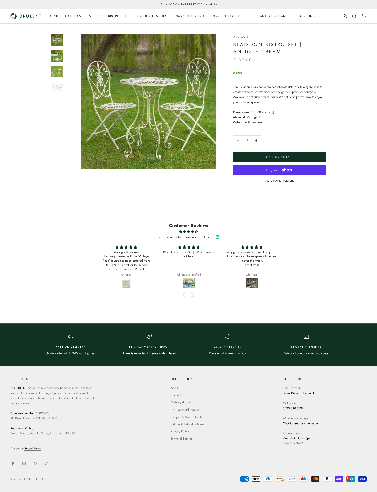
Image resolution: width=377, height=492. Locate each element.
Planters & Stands (273, 16)
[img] (188, 232)
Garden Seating (190, 16)
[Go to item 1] (57, 40)
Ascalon (240, 37)
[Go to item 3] (57, 71)
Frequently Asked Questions (188, 417)
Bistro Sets (118, 16)
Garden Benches (152, 16)
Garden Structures (230, 16)
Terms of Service (181, 438)
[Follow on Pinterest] (35, 463)
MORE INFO (308, 16)
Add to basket (279, 157)
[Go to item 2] (57, 56)
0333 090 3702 (293, 408)
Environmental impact (185, 410)
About (174, 388)
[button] (185, 295)
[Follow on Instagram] (24, 463)
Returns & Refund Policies (187, 424)
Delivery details (180, 402)
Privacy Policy (180, 431)
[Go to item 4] (57, 87)
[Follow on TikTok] (47, 463)
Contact (176, 395)
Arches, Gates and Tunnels (74, 16)
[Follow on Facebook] (12, 463)
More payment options (279, 180)
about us (23, 403)
